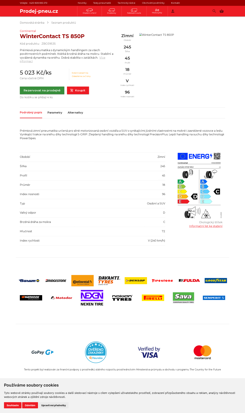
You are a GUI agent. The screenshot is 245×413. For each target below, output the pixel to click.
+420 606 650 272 (38, 2)
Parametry (55, 112)
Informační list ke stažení (205, 226)
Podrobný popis (31, 112)
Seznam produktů (63, 22)
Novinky (82, 2)
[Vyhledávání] (214, 11)
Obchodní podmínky (153, 2)
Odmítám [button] (30, 405)
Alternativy (75, 112)
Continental (28, 31)
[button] (221, 11)
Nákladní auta (134, 13)
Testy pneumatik (102, 2)
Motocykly (157, 12)
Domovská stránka (32, 22)
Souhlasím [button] (13, 405)
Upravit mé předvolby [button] (53, 405)
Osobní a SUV (89, 13)
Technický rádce (126, 2)
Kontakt (175, 2)
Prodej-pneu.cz (39, 11)
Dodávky (111, 13)
